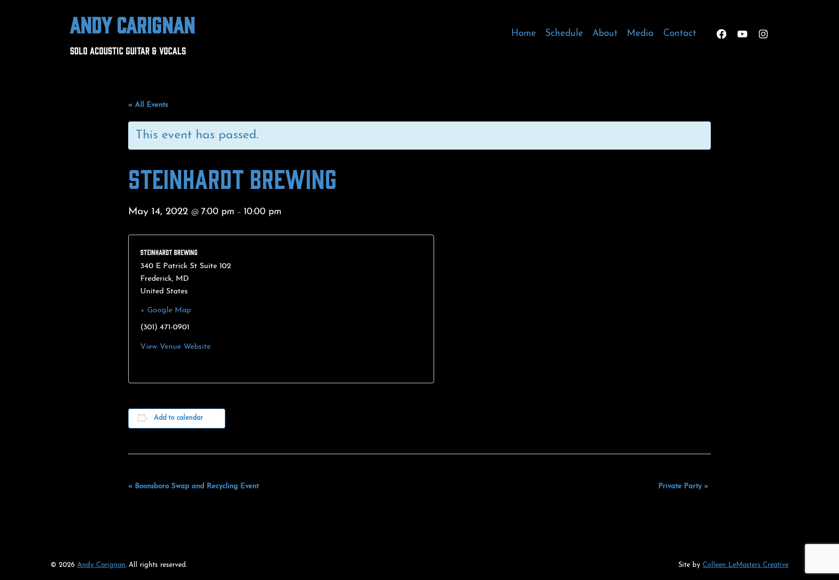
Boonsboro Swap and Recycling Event (193, 486)
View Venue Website (175, 347)
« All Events (148, 105)
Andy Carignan (132, 23)
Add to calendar (178, 418)
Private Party (683, 486)
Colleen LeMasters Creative (746, 565)
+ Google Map (165, 310)
